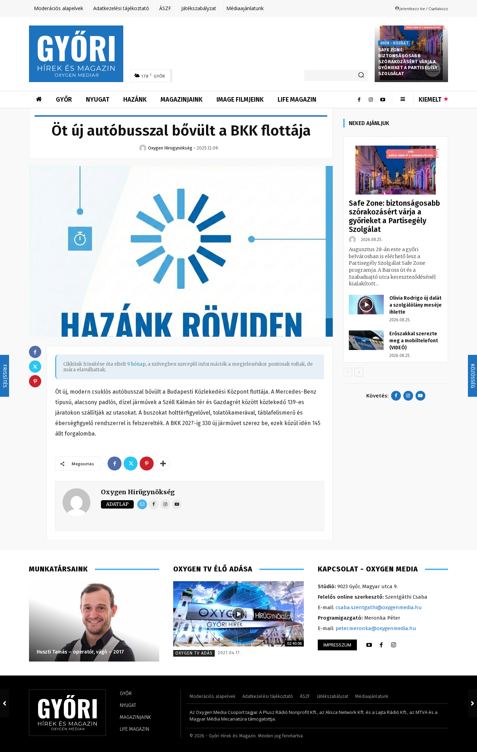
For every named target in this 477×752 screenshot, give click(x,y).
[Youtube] (382, 99)
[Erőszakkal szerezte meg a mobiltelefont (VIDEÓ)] (366, 340)
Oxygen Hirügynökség (138, 492)
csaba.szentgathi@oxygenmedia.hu (379, 607)
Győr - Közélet (394, 43)
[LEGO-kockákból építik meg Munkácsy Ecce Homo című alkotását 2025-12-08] (4, 703)
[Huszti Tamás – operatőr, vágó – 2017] (94, 621)
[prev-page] (347, 372)
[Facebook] (359, 99)
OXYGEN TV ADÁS (194, 653)
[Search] (361, 75)
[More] (163, 463)
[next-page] (358, 372)
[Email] (142, 504)
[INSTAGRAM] (394, 645)
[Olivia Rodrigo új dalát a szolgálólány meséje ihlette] (366, 304)
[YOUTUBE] (369, 645)
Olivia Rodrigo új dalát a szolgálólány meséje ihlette (415, 305)
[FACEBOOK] (381, 645)
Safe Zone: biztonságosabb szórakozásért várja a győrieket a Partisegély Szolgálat (408, 61)
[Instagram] (370, 99)
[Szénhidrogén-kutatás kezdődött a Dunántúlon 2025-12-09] (472, 703)
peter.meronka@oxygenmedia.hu (376, 628)
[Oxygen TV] (238, 614)
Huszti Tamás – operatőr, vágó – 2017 (80, 652)
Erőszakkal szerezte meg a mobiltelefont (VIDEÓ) (413, 341)
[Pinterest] (147, 463)
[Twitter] (131, 463)
